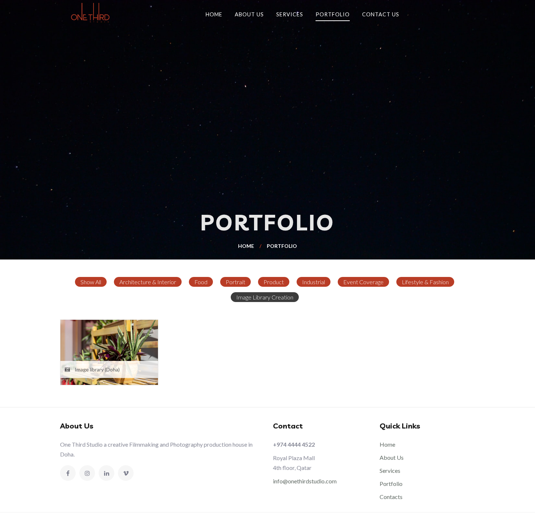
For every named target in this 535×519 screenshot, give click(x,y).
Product (273, 281)
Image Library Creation (264, 297)
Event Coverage (363, 281)
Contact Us (380, 14)
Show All (90, 281)
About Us (249, 14)
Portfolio (333, 14)
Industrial (313, 281)
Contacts (391, 496)
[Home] (93, 13)
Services (289, 14)
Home (214, 14)
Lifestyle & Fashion (425, 281)
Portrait (235, 281)
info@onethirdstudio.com (305, 481)
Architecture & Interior (147, 281)
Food (200, 281)
